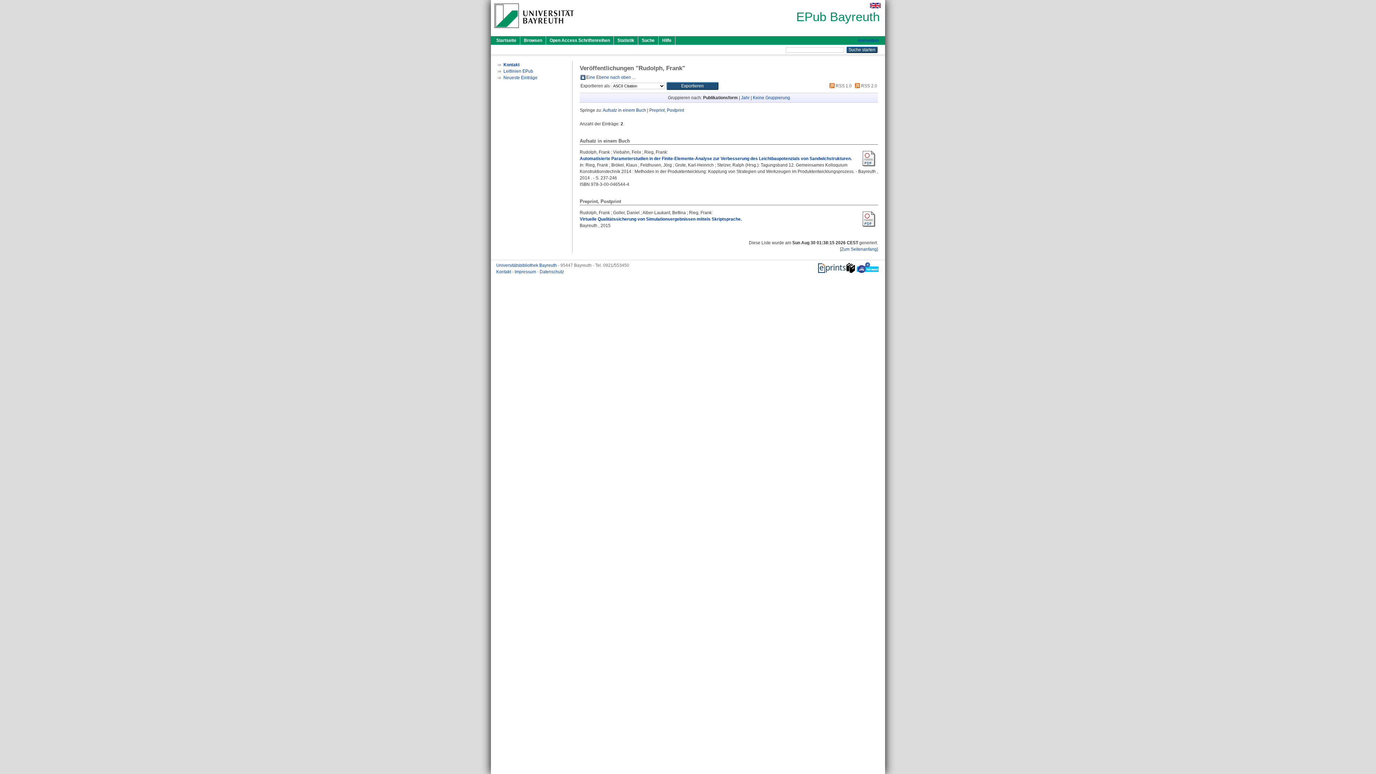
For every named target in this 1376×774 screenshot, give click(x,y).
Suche (648, 40)
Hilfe (667, 40)
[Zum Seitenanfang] (859, 249)
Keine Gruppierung (771, 97)
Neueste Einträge (520, 77)
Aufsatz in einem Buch (624, 110)
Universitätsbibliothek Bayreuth (527, 265)
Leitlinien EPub (518, 71)
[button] (692, 86)
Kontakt (504, 271)
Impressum (526, 271)
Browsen (533, 40)
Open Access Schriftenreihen (580, 40)
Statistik (625, 40)
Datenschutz (552, 271)
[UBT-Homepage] (534, 30)
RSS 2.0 (868, 85)
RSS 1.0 (843, 85)
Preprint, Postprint (666, 110)
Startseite (506, 40)
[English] (875, 5)
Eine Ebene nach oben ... (610, 77)
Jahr (745, 97)
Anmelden (868, 40)
